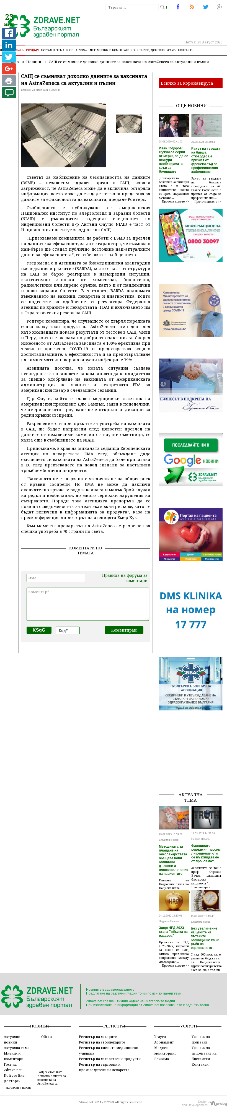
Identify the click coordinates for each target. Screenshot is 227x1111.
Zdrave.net (85, 1102)
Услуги (171, 50)
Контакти (186, 50)
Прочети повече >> (175, 201)
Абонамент (164, 1042)
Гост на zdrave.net (81, 50)
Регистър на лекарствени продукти (110, 1059)
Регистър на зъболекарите (102, 1042)
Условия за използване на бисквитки (204, 1053)
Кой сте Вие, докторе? (148, 50)
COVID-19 (32, 50)
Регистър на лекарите (98, 1036)
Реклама (161, 1059)
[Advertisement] (193, 759)
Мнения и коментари (113, 50)
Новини (19, 50)
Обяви (46, 1036)
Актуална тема (52, 50)
